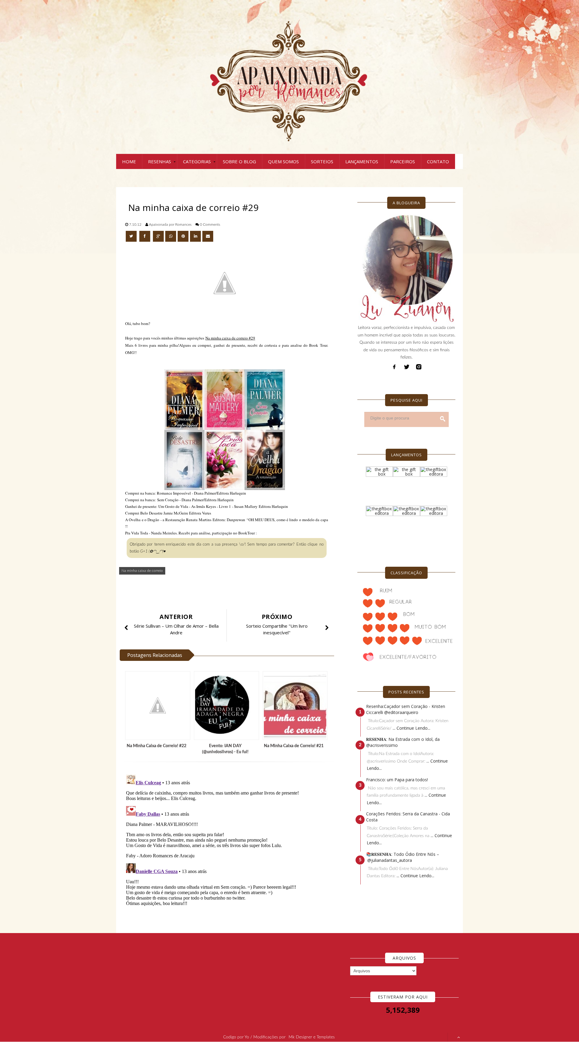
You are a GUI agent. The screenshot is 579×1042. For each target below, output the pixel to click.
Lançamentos (361, 161)
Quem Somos (283, 161)
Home (129, 161)
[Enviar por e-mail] (207, 236)
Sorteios (322, 161)
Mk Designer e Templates (312, 1037)
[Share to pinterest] (183, 236)
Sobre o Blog (239, 161)
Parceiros (402, 161)
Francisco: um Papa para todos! (397, 779)
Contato (438, 161)
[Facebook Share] (145, 236)
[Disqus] (229, 847)
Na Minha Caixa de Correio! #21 (294, 746)
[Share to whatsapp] (170, 236)
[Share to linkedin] (195, 236)
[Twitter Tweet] (132, 236)
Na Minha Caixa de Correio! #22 (156, 746)
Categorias (197, 161)
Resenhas (159, 161)
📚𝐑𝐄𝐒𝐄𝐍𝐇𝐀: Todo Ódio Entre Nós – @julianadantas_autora (402, 857)
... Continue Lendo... (411, 728)
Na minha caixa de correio (142, 570)
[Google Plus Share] (158, 236)
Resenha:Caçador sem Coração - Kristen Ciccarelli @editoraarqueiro (405, 709)
